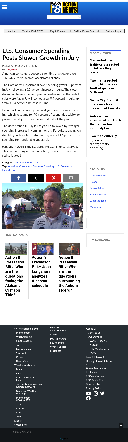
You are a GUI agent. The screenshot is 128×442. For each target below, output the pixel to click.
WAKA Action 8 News (26, 328)
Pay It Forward (98, 194)
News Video (22, 361)
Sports (17, 404)
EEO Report (92, 372)
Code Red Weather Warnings (26, 392)
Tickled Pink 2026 (32, 31)
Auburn (20, 412)
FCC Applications (95, 376)
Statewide (21, 353)
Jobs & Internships (96, 357)
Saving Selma (97, 188)
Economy (38, 166)
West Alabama (24, 337)
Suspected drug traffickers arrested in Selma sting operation (104, 66)
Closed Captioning (96, 368)
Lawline (11, 31)
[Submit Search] (79, 17)
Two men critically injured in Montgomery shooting (103, 142)
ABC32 (94, 345)
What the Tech (98, 200)
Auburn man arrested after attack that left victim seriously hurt (105, 122)
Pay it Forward (58, 31)
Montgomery (23, 333)
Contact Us (94, 333)
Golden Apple (114, 31)
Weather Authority (24, 365)
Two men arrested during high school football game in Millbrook (104, 86)
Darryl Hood (11, 70)
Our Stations (95, 337)
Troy (18, 345)
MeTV (93, 353)
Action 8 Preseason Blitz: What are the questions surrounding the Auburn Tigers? (69, 274)
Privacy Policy (93, 388)
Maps (19, 369)
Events (18, 420)
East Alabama (23, 349)
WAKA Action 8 (98, 341)
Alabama (21, 408)
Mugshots (95, 207)
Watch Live (20, 425)
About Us (91, 328)
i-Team (93, 182)
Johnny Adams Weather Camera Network (29, 385)
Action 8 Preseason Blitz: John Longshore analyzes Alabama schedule (41, 271)
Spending (49, 166)
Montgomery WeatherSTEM (24, 399)
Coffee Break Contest (86, 31)
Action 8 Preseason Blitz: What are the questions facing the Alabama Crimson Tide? (15, 276)
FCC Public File (94, 380)
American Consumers (20, 166)
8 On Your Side (23, 162)
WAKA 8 (64, 7)
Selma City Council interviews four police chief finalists (105, 104)
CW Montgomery (99, 349)
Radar (19, 373)
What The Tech (58, 347)
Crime (19, 357)
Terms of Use (93, 384)
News (36, 162)
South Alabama (24, 341)
